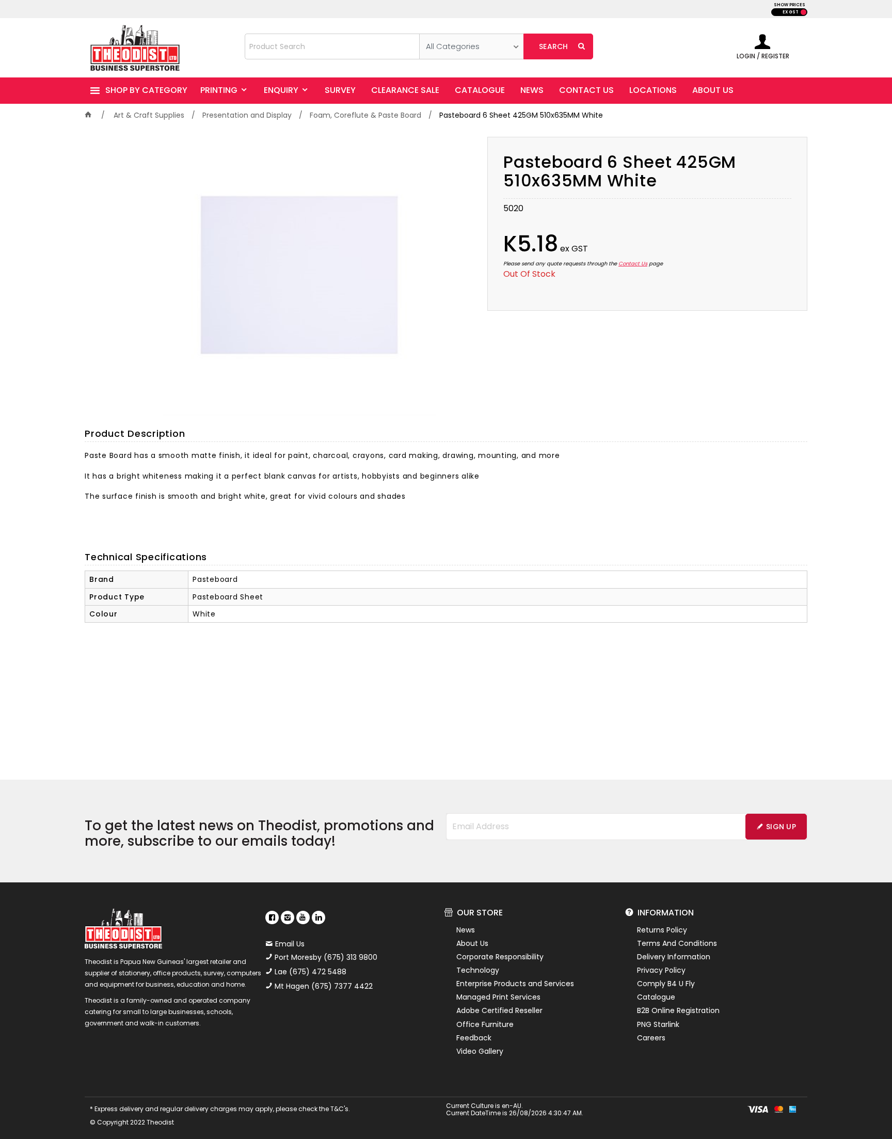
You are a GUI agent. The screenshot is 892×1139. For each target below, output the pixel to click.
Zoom (309, 265)
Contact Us (632, 263)
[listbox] (471, 46)
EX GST (791, 12)
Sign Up (781, 826)
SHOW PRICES (789, 5)
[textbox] (332, 46)
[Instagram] (287, 917)
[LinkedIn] (318, 917)
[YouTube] (303, 917)
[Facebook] (272, 917)
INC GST (803, 12)
